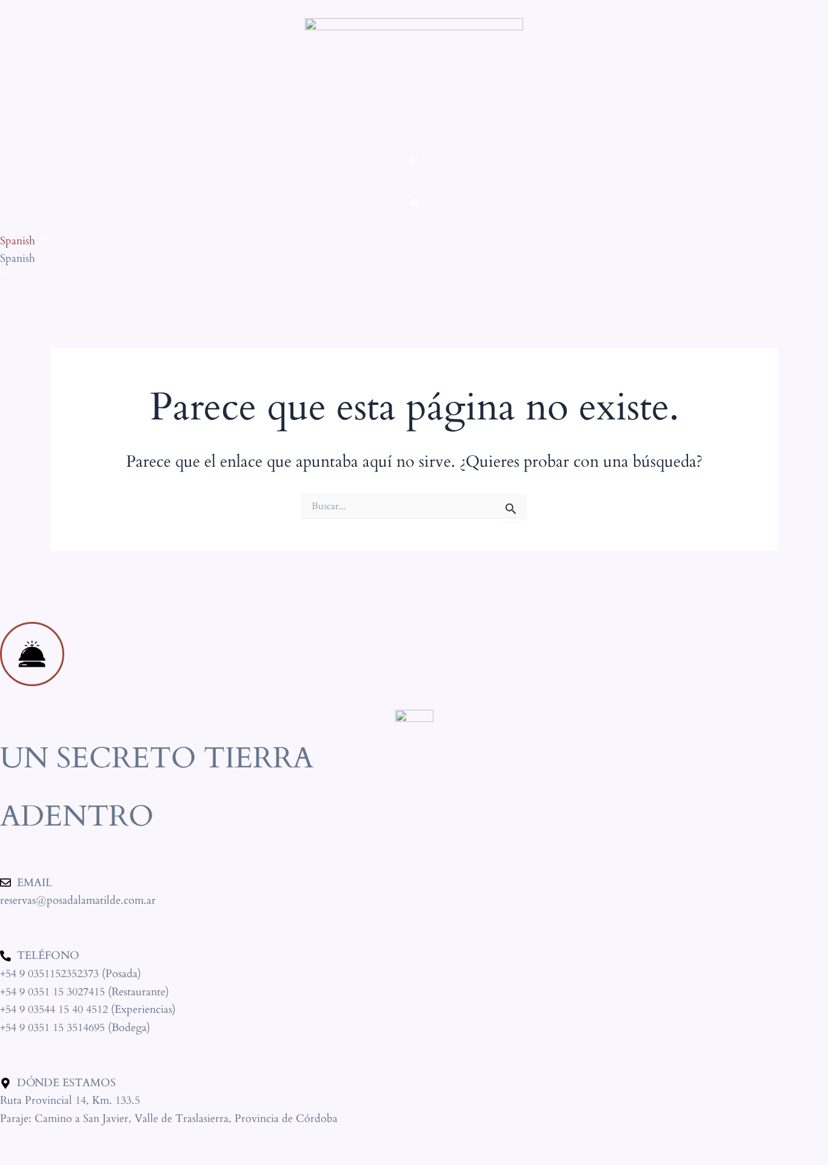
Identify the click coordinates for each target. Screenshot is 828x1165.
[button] (414, 259)
